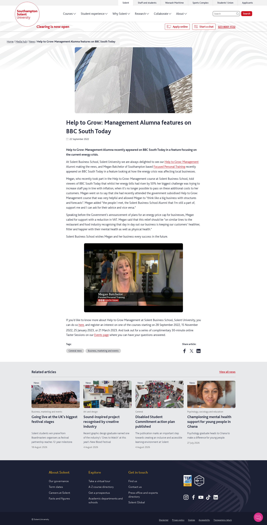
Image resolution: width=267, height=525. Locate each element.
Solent (126, 2)
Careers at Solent (59, 492)
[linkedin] (198, 352)
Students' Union (225, 2)
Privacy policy (178, 519)
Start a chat (206, 26)
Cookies (191, 519)
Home (10, 41)
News (32, 41)
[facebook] (184, 352)
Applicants (247, 2)
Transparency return (223, 519)
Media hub (21, 41)
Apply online (180, 26)
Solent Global (136, 502)
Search (246, 13)
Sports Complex (200, 2)
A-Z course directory (101, 487)
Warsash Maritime (174, 2)
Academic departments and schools (106, 500)
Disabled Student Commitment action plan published (155, 422)
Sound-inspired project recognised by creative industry (101, 422)
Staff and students (147, 2)
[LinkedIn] (215, 499)
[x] (191, 352)
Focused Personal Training (169, 166)
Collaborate (161, 13)
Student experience (92, 13)
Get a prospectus (99, 492)
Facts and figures (59, 498)
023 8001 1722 (226, 26)
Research (140, 13)
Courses (68, 13)
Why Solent (119, 13)
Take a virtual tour (99, 481)
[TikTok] (208, 499)
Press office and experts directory (143, 494)
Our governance (59, 481)
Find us (132, 481)
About (180, 13)
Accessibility (204, 519)
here (81, 325)
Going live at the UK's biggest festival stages (54, 419)
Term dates (56, 487)
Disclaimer (163, 519)
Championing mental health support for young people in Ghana (209, 422)
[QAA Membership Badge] (199, 481)
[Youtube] (200, 499)
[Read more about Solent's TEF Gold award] (188, 481)
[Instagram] (186, 499)
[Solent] (27, 14)
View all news (227, 371)
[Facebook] (193, 499)
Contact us (135, 487)
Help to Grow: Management (182, 162)
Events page (101, 335)
